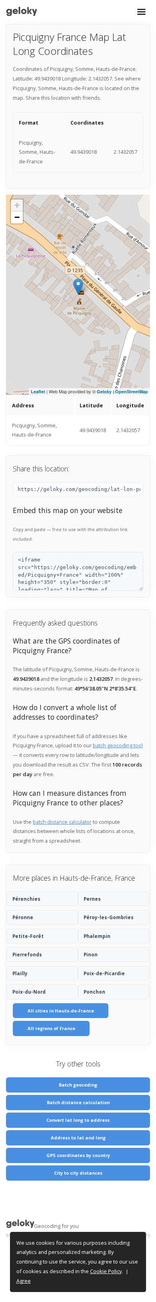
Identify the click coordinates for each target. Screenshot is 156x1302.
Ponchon (94, 991)
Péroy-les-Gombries (109, 917)
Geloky (104, 391)
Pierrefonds (27, 954)
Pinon (91, 954)
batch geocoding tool (118, 745)
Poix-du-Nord (29, 991)
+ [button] (17, 205)
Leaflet (38, 391)
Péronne (22, 917)
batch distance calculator (62, 821)
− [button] (17, 217)
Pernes (92, 899)
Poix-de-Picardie (104, 973)
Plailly (20, 973)
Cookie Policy (106, 1271)
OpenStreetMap (131, 391)
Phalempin (97, 936)
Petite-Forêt (28, 936)
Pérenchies (26, 899)
